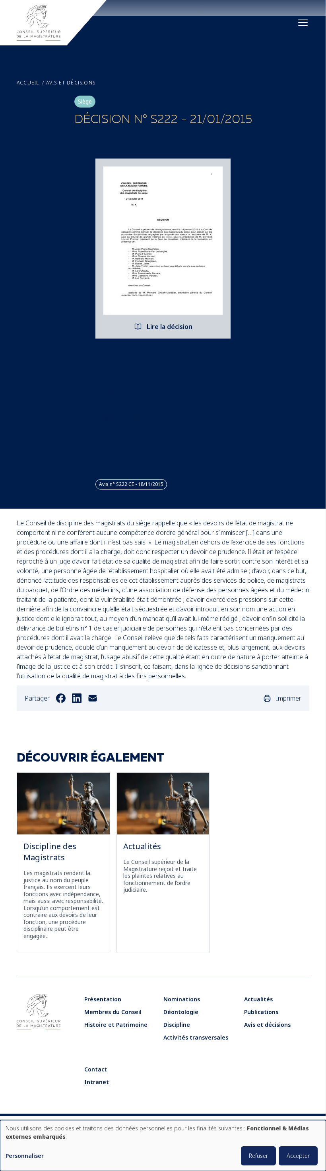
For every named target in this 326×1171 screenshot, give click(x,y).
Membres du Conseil (113, 1012)
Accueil (28, 83)
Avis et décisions (70, 83)
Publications (261, 1012)
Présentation (102, 999)
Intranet (96, 1082)
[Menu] (303, 22)
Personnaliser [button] (25, 1156)
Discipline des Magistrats (49, 852)
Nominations (181, 999)
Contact (95, 1069)
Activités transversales (195, 1037)
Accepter (298, 1155)
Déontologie (180, 1012)
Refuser (258, 1155)
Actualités (142, 846)
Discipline (176, 1024)
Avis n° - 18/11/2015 (131, 484)
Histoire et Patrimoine (115, 1024)
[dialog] (163, 1145)
